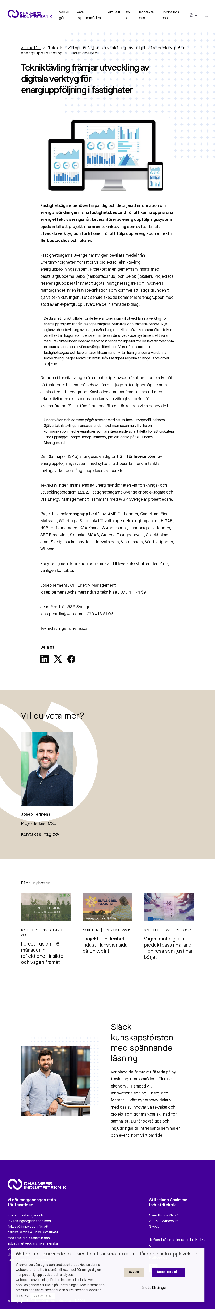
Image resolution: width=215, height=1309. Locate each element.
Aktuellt (114, 12)
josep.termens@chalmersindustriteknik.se (78, 592)
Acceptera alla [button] (168, 1272)
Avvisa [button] (134, 1272)
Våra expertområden (89, 15)
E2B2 (83, 492)
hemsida (79, 629)
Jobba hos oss (170, 15)
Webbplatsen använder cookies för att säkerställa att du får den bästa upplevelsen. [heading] (107, 1254)
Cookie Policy (42, 1295)
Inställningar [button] (154, 1288)
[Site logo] (30, 14)
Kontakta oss (146, 15)
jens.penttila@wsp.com (61, 614)
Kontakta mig (36, 835)
